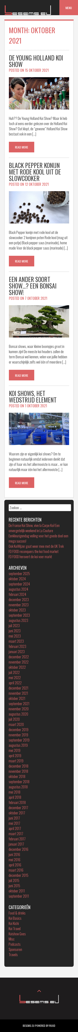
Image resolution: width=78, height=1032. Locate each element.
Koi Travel (15, 928)
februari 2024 (17, 594)
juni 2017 (14, 818)
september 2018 (19, 781)
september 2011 (19, 896)
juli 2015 (14, 880)
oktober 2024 (17, 578)
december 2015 (18, 875)
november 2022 (19, 662)
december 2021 (18, 688)
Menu (68, 7)
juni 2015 (14, 885)
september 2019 (19, 740)
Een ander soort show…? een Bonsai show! (33, 286)
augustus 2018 (18, 786)
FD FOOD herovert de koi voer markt (30, 556)
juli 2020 (14, 719)
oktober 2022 (17, 667)
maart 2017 (16, 833)
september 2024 (19, 584)
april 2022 (15, 682)
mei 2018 (14, 792)
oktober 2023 (17, 610)
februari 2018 (17, 802)
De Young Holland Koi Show (36, 61)
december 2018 (18, 766)
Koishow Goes (17, 933)
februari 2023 (17, 646)
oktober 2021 (17, 698)
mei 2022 (15, 677)
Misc (12, 939)
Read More (21, 147)
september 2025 (19, 573)
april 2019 (15, 755)
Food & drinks (17, 913)
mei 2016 (14, 859)
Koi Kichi (14, 923)
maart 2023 (16, 641)
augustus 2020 (18, 714)
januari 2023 (17, 651)
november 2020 (19, 708)
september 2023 (19, 615)
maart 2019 (16, 760)
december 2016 (18, 849)
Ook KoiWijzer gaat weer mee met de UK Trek (36, 546)
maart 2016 (16, 870)
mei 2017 (14, 823)
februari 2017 (17, 838)
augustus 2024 (18, 589)
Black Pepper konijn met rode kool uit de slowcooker (35, 172)
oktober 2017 (17, 812)
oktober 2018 (17, 776)
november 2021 (18, 693)
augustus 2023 (18, 620)
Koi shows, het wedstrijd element (33, 396)
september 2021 (19, 703)
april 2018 (15, 797)
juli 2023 (14, 625)
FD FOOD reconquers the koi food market (33, 551)
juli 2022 (14, 672)
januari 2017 (16, 844)
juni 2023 (15, 630)
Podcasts (15, 944)
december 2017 (18, 807)
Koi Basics (15, 918)
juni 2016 (14, 854)
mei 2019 (14, 750)
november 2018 (18, 771)
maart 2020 (16, 724)
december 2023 (19, 599)
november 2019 (18, 734)
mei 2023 (15, 636)
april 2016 (15, 864)
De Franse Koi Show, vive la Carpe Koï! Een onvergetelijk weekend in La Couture (34, 528)
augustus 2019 (18, 745)
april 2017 (15, 828)
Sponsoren (15, 949)
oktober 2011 (17, 890)
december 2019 (18, 729)
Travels (13, 954)
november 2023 (19, 604)
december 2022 (19, 656)
